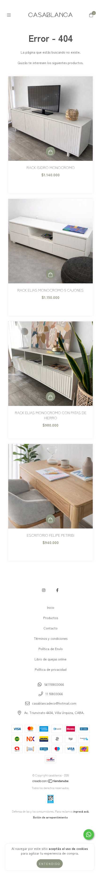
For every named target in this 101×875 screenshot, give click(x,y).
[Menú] (10, 14)
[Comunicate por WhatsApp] (88, 834)
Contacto (50, 628)
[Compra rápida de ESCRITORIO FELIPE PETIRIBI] (50, 519)
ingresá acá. (81, 811)
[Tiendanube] (51, 782)
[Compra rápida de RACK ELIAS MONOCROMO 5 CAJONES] (50, 274)
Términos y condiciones (50, 638)
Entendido (49, 864)
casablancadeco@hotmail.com (54, 703)
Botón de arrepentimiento (50, 817)
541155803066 (54, 684)
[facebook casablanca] (57, 590)
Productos (50, 617)
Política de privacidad (50, 669)
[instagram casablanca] (43, 590)
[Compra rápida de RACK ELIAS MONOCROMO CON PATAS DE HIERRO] (50, 396)
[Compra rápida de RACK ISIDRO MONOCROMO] (50, 151)
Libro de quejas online (50, 659)
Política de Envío (51, 648)
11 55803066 (54, 693)
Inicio (50, 607)
